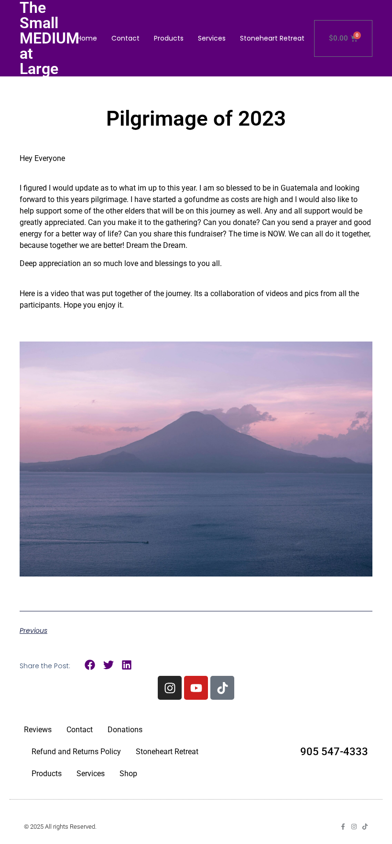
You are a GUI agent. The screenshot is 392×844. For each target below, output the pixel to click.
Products (169, 38)
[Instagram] (170, 688)
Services (212, 38)
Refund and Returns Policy (76, 751)
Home (87, 38)
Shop (128, 773)
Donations (125, 729)
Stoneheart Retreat (272, 38)
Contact (125, 38)
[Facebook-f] (343, 826)
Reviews (38, 729)
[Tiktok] (222, 688)
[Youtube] (196, 688)
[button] (90, 665)
